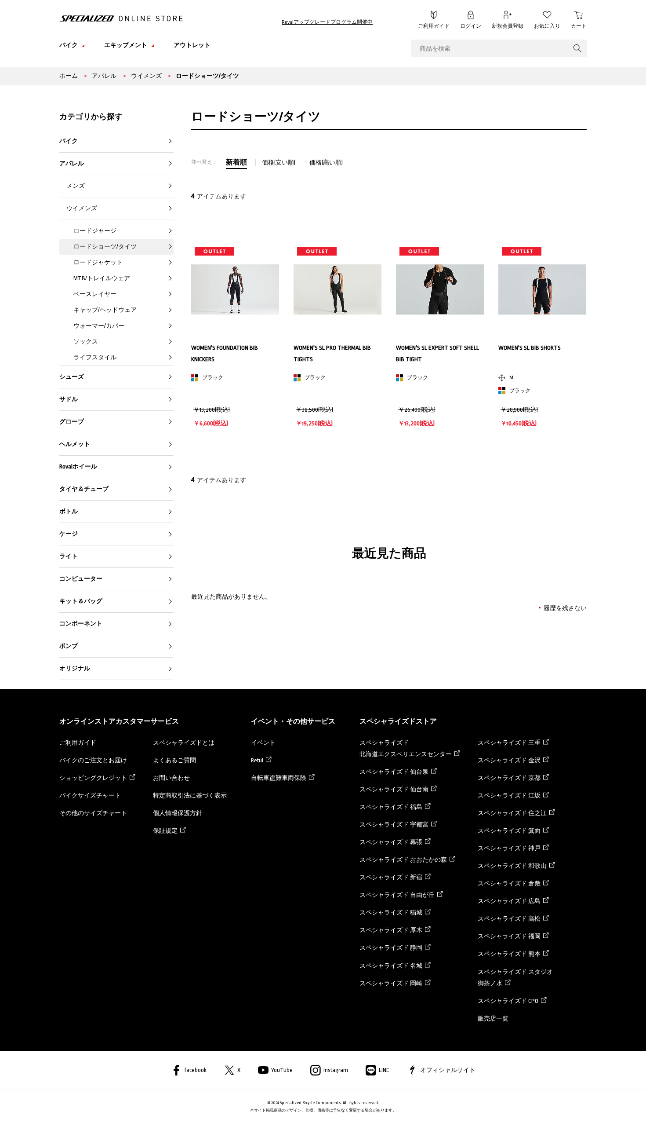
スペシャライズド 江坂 (509, 795)
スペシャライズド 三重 (509, 742)
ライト (68, 556)
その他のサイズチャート (93, 813)
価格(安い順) (279, 162)
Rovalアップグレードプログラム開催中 (327, 22)
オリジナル (74, 668)
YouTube (282, 1070)
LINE (384, 1070)
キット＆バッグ (80, 601)
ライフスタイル (94, 357)
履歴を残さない (565, 608)
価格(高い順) (326, 162)
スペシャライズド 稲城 (390, 912)
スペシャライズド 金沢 (509, 760)
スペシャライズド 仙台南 (393, 789)
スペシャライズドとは (183, 742)
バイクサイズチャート (90, 795)
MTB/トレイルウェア (101, 278)
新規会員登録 (507, 26)
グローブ (71, 421)
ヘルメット (74, 444)
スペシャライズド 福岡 (509, 936)
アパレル (71, 163)
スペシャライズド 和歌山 (512, 866)
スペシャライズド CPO (508, 1001)
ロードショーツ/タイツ (105, 246)
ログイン (470, 26)
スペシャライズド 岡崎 (390, 983)
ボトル (68, 511)
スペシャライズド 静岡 (390, 947)
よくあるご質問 (174, 760)
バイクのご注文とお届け (93, 760)
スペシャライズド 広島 (509, 901)
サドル (68, 399)
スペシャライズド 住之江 (512, 813)
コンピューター (80, 578)
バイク (68, 141)
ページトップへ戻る (606, 1103)
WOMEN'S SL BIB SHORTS (529, 347)
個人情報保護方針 (177, 813)
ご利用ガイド (434, 26)
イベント (263, 742)
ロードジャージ (94, 230)
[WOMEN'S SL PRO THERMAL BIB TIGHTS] (337, 289)
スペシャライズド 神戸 (509, 848)
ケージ (68, 533)
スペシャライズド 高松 (509, 918)
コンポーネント (80, 623)
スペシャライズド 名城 (390, 965)
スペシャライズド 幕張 (390, 842)
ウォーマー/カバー (98, 325)
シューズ (71, 376)
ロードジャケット (98, 262)
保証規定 (165, 830)
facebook (195, 1070)
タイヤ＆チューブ (84, 489)
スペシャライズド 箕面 (509, 830)
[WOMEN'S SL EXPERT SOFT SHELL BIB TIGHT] (440, 289)
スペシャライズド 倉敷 (509, 883)
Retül (257, 760)
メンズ (75, 186)
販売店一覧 (493, 1018)
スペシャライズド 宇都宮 (393, 824)
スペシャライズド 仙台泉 (393, 771)
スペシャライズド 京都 (509, 778)
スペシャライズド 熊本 (509, 954)
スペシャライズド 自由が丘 (397, 895)
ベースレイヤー (94, 294)
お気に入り (547, 26)
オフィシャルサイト (447, 1070)
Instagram (335, 1070)
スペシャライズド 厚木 (390, 930)
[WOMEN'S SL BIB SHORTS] (542, 289)
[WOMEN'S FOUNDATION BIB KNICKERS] (235, 289)
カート (579, 26)
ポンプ (68, 646)
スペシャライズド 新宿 (390, 877)
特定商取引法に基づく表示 (190, 795)
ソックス (85, 341)
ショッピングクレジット (93, 778)
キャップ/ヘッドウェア (105, 310)
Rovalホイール (78, 466)
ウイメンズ (81, 208)
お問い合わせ (171, 778)
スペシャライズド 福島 (390, 807)
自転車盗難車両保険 (278, 778)
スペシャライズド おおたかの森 (403, 859)
